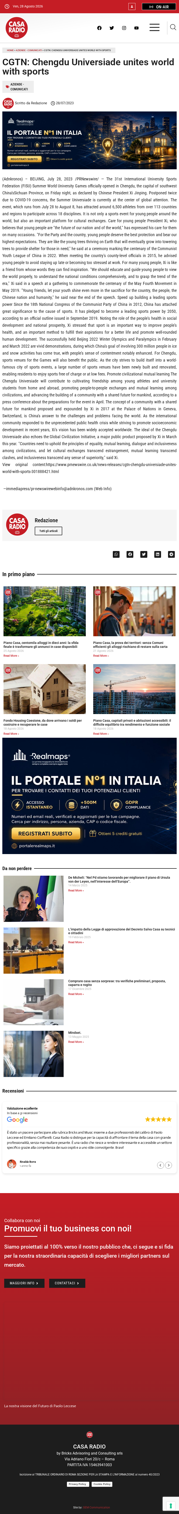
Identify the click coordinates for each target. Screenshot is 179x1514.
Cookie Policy (101, 1484)
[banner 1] (89, 168)
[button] (116, 554)
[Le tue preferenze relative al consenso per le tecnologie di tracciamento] (170, 1505)
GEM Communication (97, 1507)
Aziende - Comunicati (29, 50)
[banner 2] (89, 852)
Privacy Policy (78, 1484)
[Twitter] (111, 27)
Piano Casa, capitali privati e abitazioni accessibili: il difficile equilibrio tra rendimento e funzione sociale (132, 722)
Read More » (11, 655)
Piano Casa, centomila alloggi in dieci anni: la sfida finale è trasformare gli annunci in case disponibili (41, 645)
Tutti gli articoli (48, 531)
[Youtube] (136, 27)
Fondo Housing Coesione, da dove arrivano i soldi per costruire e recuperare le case (42, 722)
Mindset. (74, 1032)
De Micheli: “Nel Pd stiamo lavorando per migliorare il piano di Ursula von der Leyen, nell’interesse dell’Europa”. (119, 879)
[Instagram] (124, 27)
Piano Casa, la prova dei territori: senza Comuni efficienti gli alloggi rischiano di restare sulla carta (130, 645)
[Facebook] (99, 27)
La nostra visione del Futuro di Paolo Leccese (40, 1405)
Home (10, 50)
